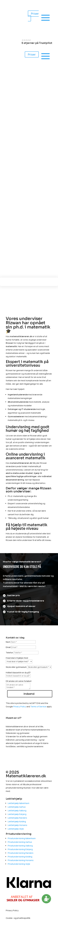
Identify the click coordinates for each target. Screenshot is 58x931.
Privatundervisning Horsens (21, 860)
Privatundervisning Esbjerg (20, 849)
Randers (12, 13)
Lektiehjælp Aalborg (17, 810)
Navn (8, 642)
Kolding (11, 17)
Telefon (9, 652)
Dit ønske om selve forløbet (19, 681)
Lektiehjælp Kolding (17, 821)
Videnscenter (41, 249)
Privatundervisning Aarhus (20, 842)
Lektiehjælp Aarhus (17, 807)
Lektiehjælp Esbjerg (17, 814)
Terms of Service (38, 706)
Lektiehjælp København (18, 803)
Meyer (15, 249)
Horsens (12, 20)
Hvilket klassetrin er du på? (18, 672)
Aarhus (11, 2)
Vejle (10, 24)
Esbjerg (11, 9)
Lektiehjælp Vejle (16, 828)
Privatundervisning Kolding (20, 856)
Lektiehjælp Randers (17, 817)
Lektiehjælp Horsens (17, 825)
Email (8, 647)
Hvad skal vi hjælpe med (17, 658)
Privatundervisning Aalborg (20, 845)
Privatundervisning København (22, 838)
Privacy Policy (19, 706)
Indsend (29, 694)
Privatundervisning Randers (20, 853)
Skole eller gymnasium (16, 667)
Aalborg (11, 6)
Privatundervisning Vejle (19, 864)
